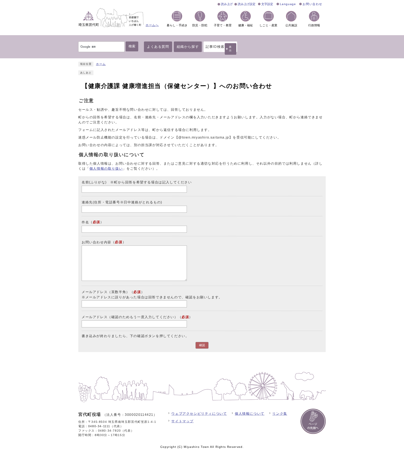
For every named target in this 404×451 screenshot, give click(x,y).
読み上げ (227, 4)
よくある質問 (158, 46)
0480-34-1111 (99, 426)
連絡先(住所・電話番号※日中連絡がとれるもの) (122, 202)
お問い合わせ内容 (96, 242)
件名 (85, 222)
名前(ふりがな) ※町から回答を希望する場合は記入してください (137, 182)
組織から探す (188, 46)
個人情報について (249, 413)
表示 (230, 49)
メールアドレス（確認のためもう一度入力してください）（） (137, 317)
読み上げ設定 (246, 4)
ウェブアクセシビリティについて (199, 413)
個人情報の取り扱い (106, 168)
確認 (202, 345)
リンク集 (279, 413)
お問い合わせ (312, 4)
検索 (132, 46)
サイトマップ (182, 421)
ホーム (101, 64)
